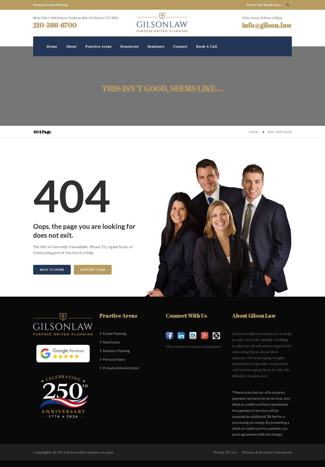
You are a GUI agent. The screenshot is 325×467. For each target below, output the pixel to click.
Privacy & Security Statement (267, 452)
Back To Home (52, 269)
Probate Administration (121, 368)
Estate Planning (114, 333)
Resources (129, 46)
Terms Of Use (225, 452)
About (71, 46)
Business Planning (116, 350)
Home (51, 46)
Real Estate (111, 342)
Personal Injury (114, 359)
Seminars (155, 46)
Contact (180, 46)
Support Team (92, 269)
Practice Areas (98, 46)
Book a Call (206, 46)
